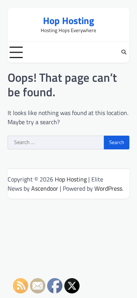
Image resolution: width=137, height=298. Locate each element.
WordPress (108, 188)
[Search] (123, 52)
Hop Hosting (68, 20)
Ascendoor (44, 188)
